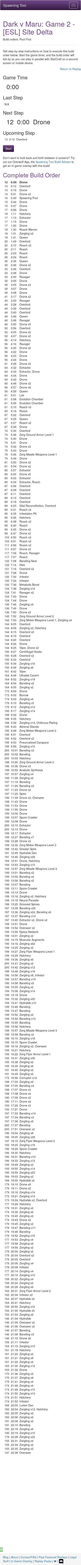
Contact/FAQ (28, 1557)
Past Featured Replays (53, 1557)
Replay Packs (43, 1561)
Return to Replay (70, 69)
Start (8, 149)
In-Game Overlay (21, 1561)
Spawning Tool (14, 5)
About (14, 1557)
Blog (5, 1557)
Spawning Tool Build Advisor (53, 162)
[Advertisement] (40, 1505)
